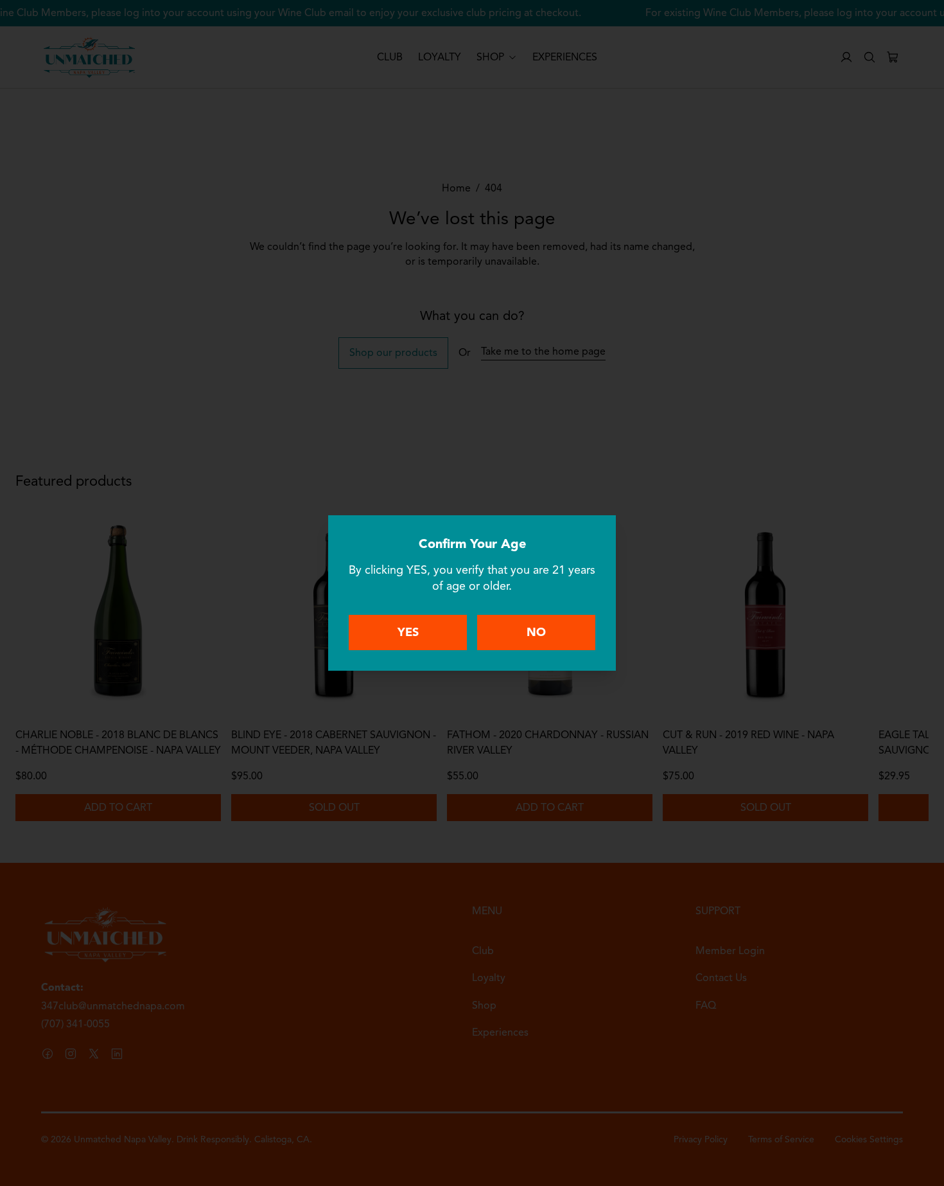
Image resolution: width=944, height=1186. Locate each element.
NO (536, 632)
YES (408, 632)
